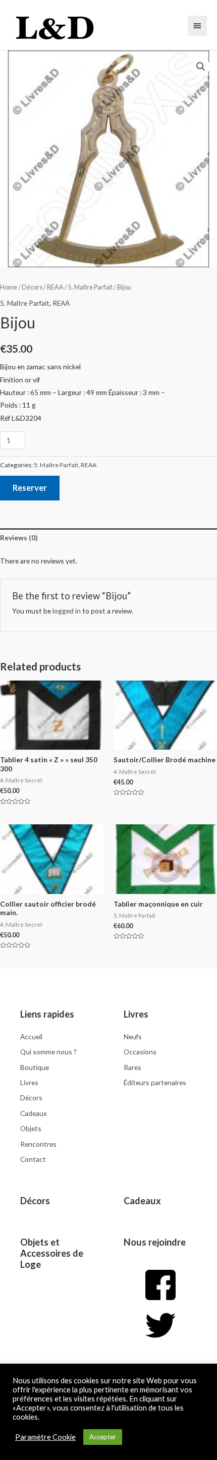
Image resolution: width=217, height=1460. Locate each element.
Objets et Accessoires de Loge (51, 1253)
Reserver (30, 487)
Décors (32, 287)
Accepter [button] (102, 1437)
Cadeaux (142, 1200)
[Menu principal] (197, 26)
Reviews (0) (18, 537)
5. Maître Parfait (90, 287)
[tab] (108, 538)
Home (8, 287)
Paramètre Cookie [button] (45, 1437)
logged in (66, 610)
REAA (55, 287)
